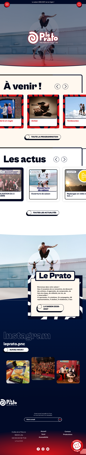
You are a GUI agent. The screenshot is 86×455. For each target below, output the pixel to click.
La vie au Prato (36, 172)
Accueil (43, 431)
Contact (68, 432)
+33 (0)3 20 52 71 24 (18, 438)
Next (65, 86)
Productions (67, 434)
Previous (57, 86)
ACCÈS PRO (67, 428)
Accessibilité (43, 437)
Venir (43, 434)
